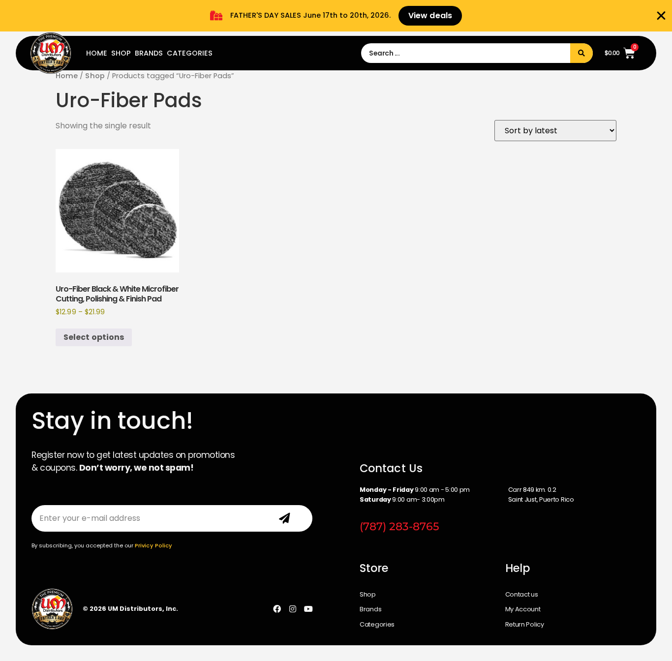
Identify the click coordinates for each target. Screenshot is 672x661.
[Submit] (284, 518)
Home (96, 53)
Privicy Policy (153, 545)
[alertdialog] (336, 15)
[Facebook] (277, 609)
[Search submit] (581, 53)
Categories (190, 53)
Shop (121, 53)
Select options (93, 337)
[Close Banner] (661, 16)
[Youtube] (308, 609)
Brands (149, 53)
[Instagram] (293, 609)
